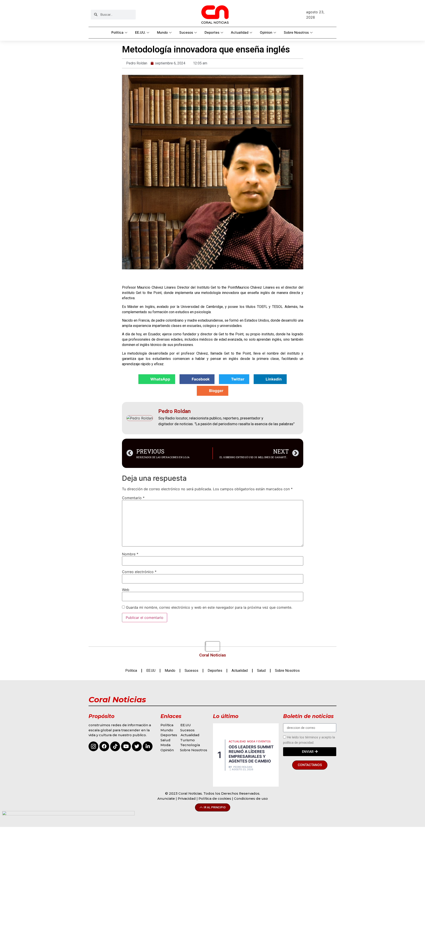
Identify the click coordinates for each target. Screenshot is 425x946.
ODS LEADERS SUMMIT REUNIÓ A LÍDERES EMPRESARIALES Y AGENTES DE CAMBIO (251, 754)
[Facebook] (104, 746)
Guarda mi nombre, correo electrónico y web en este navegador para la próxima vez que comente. (209, 607)
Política (166, 725)
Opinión (167, 750)
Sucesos (186, 32)
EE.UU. (140, 32)
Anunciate (166, 798)
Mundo (162, 32)
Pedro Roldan (242, 767)
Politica (117, 32)
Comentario (133, 498)
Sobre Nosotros (296, 32)
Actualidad (239, 32)
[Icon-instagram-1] (93, 746)
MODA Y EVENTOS (259, 741)
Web (125, 589)
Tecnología (190, 745)
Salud (261, 670)
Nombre (130, 554)
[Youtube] (126, 746)
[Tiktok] (115, 746)
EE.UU (150, 670)
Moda (165, 745)
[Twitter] (137, 746)
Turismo (187, 740)
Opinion (266, 32)
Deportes (212, 32)
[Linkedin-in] (148, 746)
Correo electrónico (139, 571)
